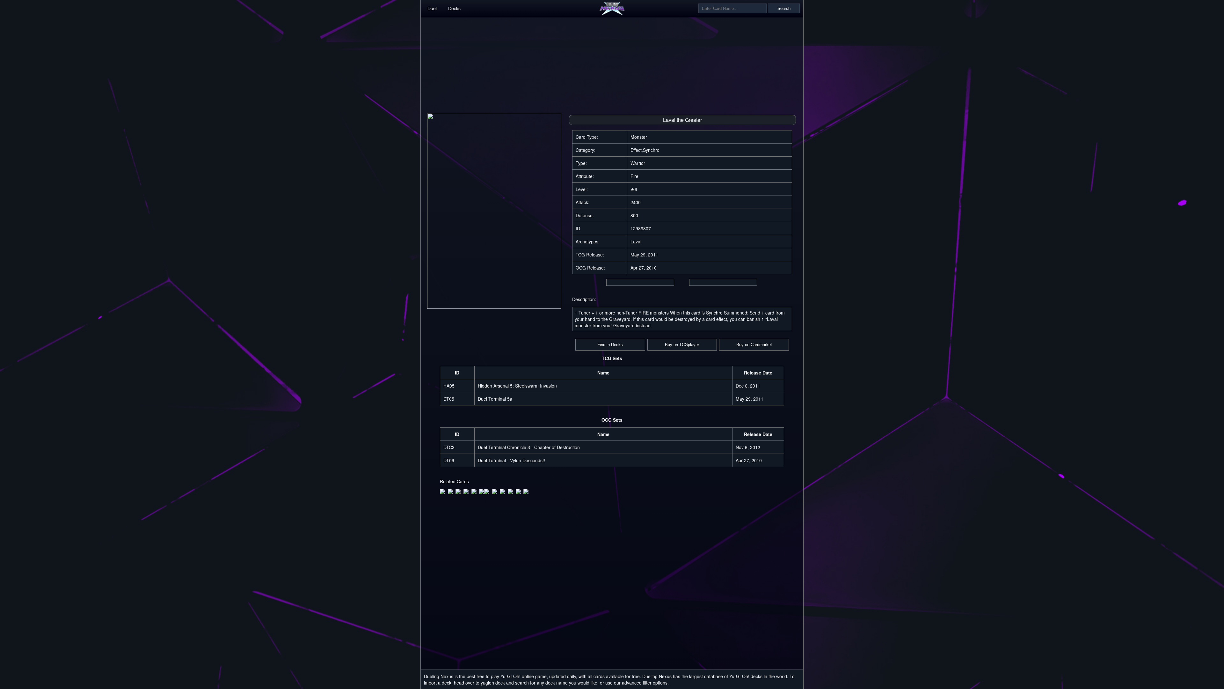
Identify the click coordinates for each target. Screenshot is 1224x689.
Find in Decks (610, 344)
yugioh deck (493, 682)
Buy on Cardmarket (754, 344)
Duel (432, 8)
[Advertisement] (612, 62)
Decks (454, 8)
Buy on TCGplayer (682, 344)
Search (783, 8)
